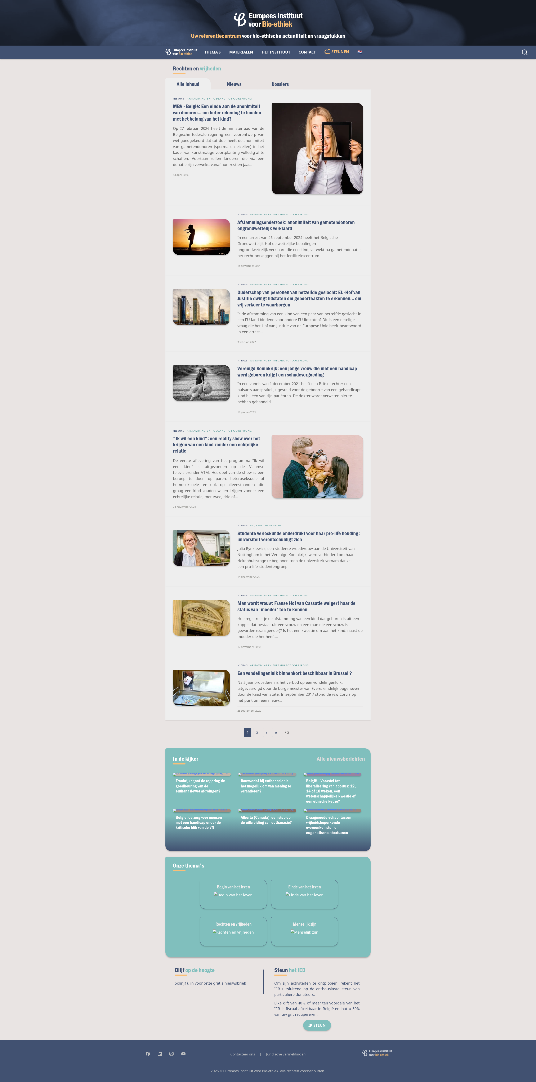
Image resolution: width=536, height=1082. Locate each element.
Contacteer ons (242, 1054)
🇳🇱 (359, 52)
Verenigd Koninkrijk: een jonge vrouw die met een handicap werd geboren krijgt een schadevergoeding (297, 371)
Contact (307, 52)
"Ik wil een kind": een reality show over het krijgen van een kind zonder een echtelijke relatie (216, 444)
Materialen (241, 52)
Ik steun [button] (317, 1025)
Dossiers (280, 84)
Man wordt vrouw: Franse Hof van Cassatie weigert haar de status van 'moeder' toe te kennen (296, 606)
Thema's (213, 52)
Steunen (339, 51)
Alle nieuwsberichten (341, 758)
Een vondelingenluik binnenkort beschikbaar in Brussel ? (294, 673)
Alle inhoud (188, 84)
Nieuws (234, 84)
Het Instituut (276, 52)
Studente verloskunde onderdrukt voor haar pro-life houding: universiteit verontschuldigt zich (298, 536)
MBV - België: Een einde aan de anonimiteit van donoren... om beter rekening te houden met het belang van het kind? (217, 112)
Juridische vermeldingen (286, 1054)
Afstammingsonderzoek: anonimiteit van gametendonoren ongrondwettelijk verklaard (296, 225)
